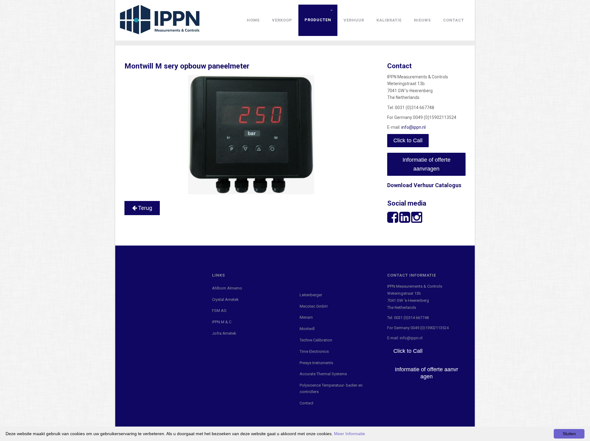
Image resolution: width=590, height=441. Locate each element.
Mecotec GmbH (314, 306)
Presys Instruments (316, 362)
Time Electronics (314, 351)
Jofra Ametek (224, 333)
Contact (453, 20)
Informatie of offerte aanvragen (426, 164)
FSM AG (219, 310)
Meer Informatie (349, 433)
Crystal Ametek (225, 299)
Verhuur (354, 20)
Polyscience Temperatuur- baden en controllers (331, 388)
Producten (318, 20)
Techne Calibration (316, 340)
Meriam (306, 317)
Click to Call (408, 140)
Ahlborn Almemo (227, 288)
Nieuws (422, 20)
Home (253, 20)
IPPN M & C (221, 322)
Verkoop (282, 20)
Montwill (307, 328)
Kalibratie (389, 20)
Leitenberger (311, 295)
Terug (144, 208)
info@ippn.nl (413, 127)
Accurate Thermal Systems (323, 374)
